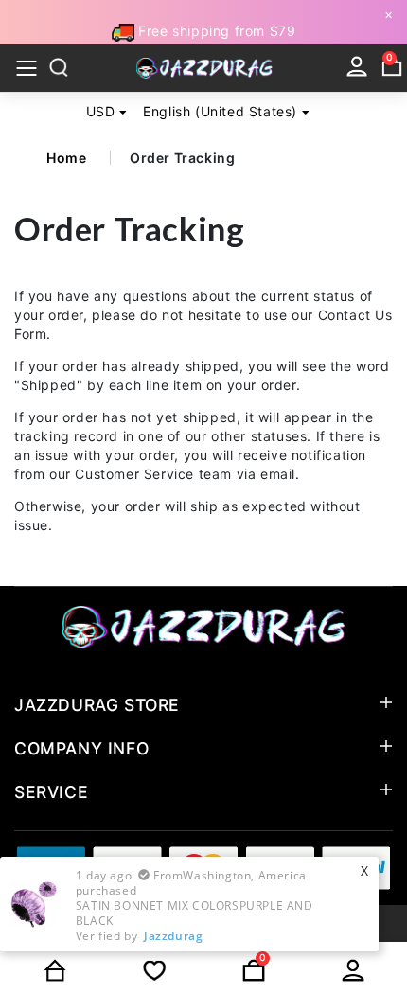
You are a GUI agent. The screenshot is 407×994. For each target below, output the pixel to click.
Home (66, 158)
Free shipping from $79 (215, 31)
